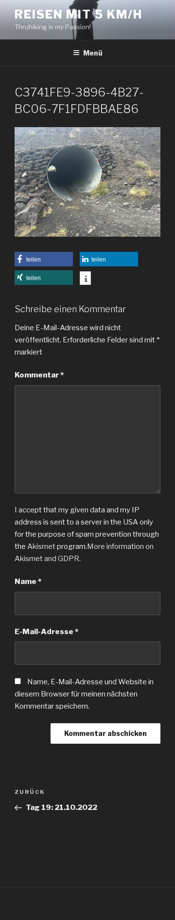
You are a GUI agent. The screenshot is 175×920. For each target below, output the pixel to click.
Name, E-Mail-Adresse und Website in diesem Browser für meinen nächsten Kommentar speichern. (84, 694)
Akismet (41, 546)
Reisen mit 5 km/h (78, 14)
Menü (93, 53)
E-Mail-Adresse (46, 631)
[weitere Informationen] (85, 279)
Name (28, 581)
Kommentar (39, 375)
